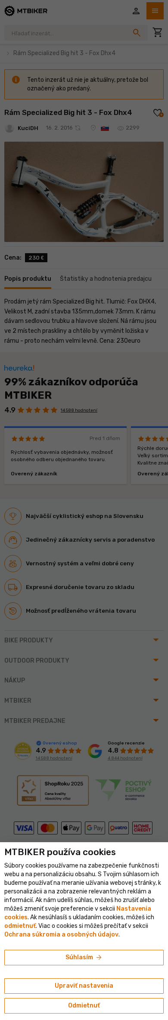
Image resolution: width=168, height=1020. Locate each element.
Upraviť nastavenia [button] (84, 985)
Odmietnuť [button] (84, 1005)
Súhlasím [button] (84, 957)
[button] (20, 926)
